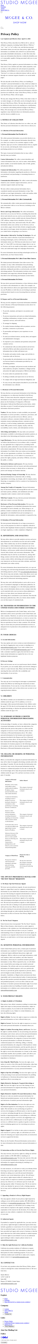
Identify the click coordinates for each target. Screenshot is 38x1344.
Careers (6, 1309)
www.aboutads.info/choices (29, 572)
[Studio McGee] (19, 3)
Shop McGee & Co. (17, 1302)
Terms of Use (8, 1324)
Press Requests (9, 1326)
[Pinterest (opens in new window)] (3, 1338)
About (2, 8)
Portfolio (3, 7)
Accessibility (4, 1342)
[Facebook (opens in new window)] (5, 1338)
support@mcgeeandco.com (9, 647)
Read (2, 5)
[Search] (1, 12)
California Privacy (16, 1323)
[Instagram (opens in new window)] (2, 1338)
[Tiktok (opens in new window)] (7, 1338)
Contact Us (8, 1314)
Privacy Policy (8, 1321)
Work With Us (5, 10)
